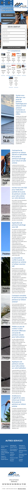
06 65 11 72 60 (20, 484)
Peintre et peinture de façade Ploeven (4, 458)
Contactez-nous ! (8, 20)
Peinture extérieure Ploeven (12, 454)
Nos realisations (8, 15)
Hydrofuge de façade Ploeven (13, 446)
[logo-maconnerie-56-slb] (14, 473)
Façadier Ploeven (21, 460)
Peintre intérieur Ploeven (4, 447)
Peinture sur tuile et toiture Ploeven (14, 459)
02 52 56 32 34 (8, 484)
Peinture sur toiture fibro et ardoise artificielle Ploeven (5, 452)
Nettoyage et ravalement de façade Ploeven (22, 447)
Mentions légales (22, 488)
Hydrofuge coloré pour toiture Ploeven (23, 456)
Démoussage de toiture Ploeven (14, 450)
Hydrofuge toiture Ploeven (23, 451)
